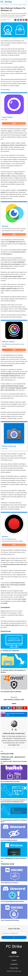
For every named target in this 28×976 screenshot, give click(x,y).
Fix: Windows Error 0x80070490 (10, 650)
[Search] (14, 937)
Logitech (9, 130)
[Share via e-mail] (23, 20)
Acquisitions (14, 964)
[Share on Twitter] (18, 20)
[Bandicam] (14, 524)
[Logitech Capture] (14, 104)
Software (10, 4)
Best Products (6, 4)
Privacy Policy (14, 968)
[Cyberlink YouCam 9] (14, 331)
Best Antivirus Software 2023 (14, 699)
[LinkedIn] (15, 730)
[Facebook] (12, 730)
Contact (14, 960)
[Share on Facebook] (15, 20)
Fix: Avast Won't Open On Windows (11, 691)
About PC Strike (14, 956)
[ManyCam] (14, 213)
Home (2, 4)
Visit (14, 123)
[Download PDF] (26, 20)
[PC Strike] (6, 1)
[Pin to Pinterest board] (21, 20)
